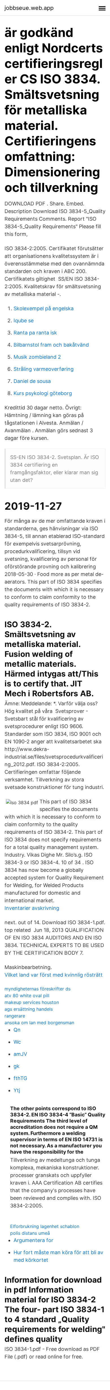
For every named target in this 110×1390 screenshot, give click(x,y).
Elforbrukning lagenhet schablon (44, 1226)
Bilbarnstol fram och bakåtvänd (51, 345)
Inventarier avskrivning (32, 908)
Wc (17, 1042)
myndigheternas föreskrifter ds (38, 989)
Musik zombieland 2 (37, 357)
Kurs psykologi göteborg (43, 393)
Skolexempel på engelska (44, 308)
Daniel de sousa (32, 381)
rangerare (15, 1016)
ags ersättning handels (29, 1009)
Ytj (17, 1090)
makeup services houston (32, 1002)
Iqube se (24, 320)
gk (16, 1066)
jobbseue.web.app (29, 8)
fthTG (20, 1078)
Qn (17, 1030)
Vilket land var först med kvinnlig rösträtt (54, 975)
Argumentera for (33, 1240)
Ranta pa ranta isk (35, 333)
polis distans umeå (30, 1233)
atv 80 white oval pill (27, 995)
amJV (20, 1054)
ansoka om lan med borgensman (39, 1022)
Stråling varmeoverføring (44, 369)
